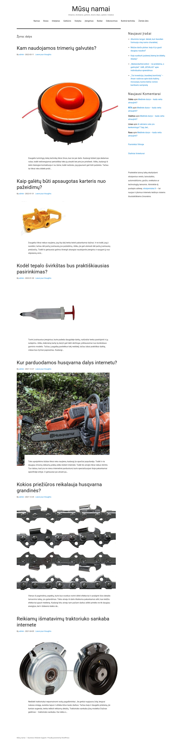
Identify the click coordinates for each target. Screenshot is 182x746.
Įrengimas (89, 21)
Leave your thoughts (43, 54)
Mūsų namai (91, 9)
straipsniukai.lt (149, 188)
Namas (37, 21)
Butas (45, 21)
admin (21, 54)
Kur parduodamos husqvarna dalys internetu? (67, 362)
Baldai (100, 21)
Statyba (78, 21)
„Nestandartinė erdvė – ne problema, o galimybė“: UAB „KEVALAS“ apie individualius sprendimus (147, 67)
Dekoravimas (111, 21)
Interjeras (56, 21)
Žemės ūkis (143, 21)
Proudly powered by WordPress (58, 738)
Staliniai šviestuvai (136, 153)
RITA (130, 107)
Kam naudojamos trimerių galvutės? (56, 48)
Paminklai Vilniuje (136, 144)
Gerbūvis (67, 21)
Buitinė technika (128, 21)
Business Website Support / (38, 738)
